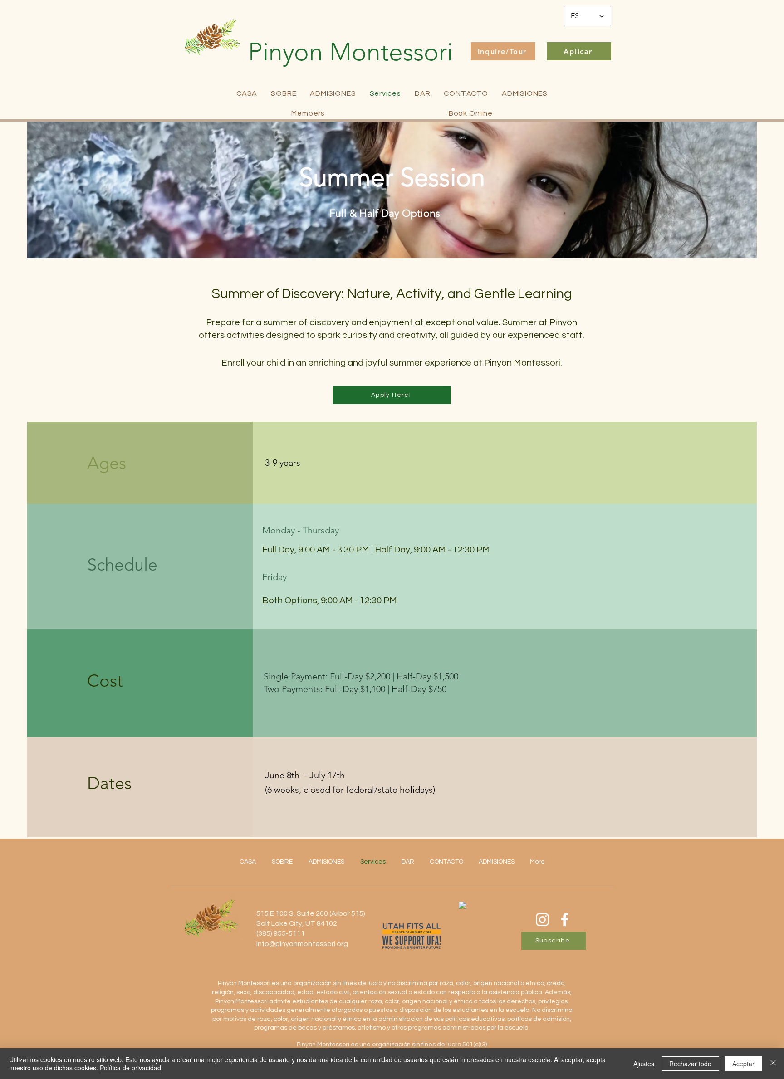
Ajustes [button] (643, 1063)
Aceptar (743, 1063)
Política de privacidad (130, 1067)
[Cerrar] (773, 1063)
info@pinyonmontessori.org (302, 943)
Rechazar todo (690, 1063)
